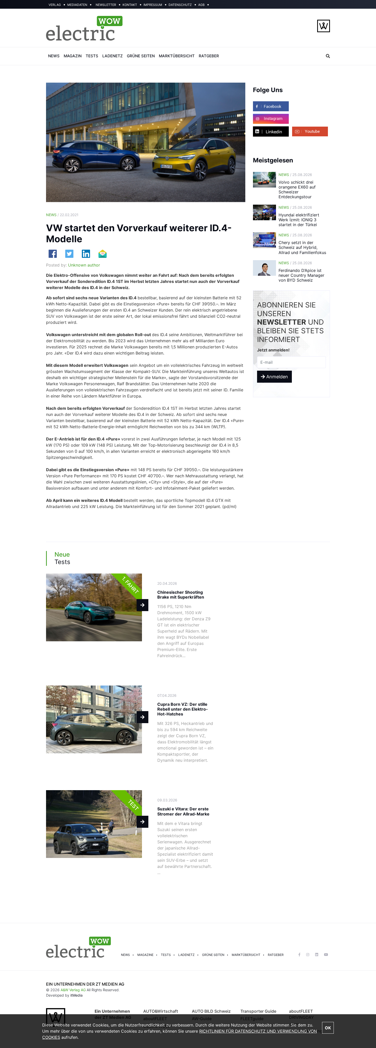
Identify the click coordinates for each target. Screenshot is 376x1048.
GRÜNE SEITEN (141, 55)
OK (328, 1027)
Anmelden (276, 376)
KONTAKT (130, 5)
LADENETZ (112, 55)
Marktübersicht (246, 955)
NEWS (54, 55)
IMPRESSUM (152, 5)
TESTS (92, 55)
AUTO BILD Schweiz (211, 1011)
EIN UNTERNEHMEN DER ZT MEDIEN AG (85, 984)
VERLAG (55, 5)
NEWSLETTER (106, 5)
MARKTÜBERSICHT (177, 55)
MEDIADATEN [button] (77, 5)
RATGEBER (209, 55)
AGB (201, 5)
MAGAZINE (145, 955)
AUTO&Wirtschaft (160, 1011)
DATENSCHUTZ (180, 5)
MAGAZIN (73, 55)
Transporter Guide (258, 1011)
